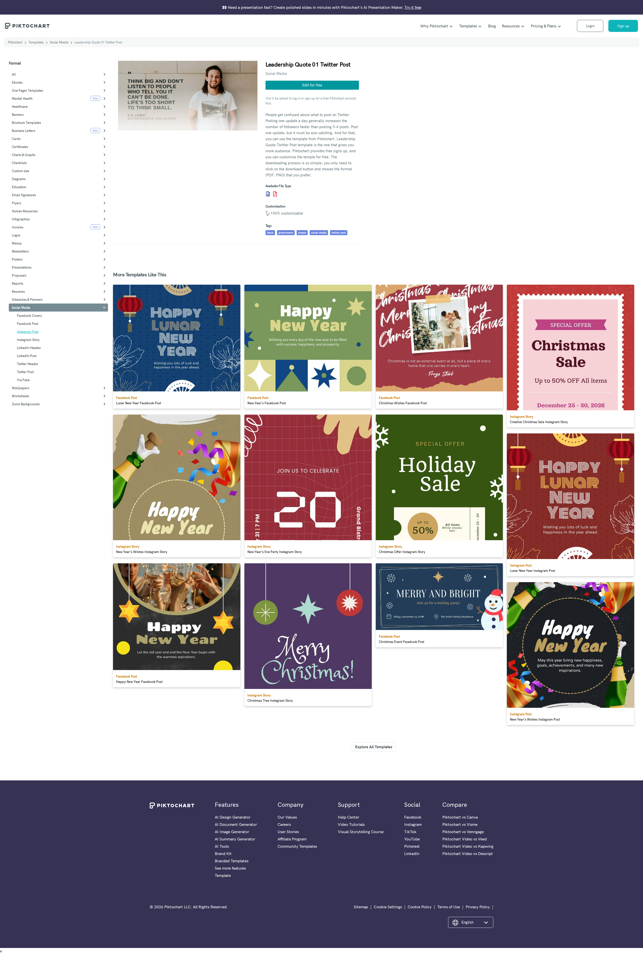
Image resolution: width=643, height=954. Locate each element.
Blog (492, 25)
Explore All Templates (373, 746)
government (286, 232)
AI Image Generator (232, 831)
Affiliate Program (292, 838)
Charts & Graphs (23, 155)
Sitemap (361, 906)
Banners (18, 115)
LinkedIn (411, 853)
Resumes (18, 291)
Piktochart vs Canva (460, 817)
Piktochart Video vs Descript (467, 853)
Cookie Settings (388, 906)
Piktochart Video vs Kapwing (467, 846)
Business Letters (23, 131)
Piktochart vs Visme (459, 824)
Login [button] (590, 26)
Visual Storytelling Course (361, 831)
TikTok (410, 831)
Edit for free (312, 85)
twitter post (339, 232)
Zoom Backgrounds (26, 404)
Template (223, 875)
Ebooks (17, 82)
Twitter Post (25, 372)
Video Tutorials (351, 824)
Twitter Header (27, 364)
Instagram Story (28, 340)
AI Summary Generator (235, 838)
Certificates (20, 147)
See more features (230, 868)
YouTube (23, 380)
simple (302, 232)
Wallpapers (20, 388)
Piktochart (15, 42)
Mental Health (22, 98)
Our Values (287, 817)
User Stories (288, 831)
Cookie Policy (420, 906)
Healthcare (20, 107)
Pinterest (412, 846)
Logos (16, 235)
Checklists (19, 163)
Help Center (348, 817)
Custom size (20, 171)
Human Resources (25, 211)
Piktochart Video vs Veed (464, 838)
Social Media (59, 42)
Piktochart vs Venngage (463, 831)
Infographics (21, 219)
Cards (16, 139)
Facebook (412, 817)
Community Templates (297, 846)
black (270, 232)
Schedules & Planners (27, 299)
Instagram (413, 824)
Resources (511, 25)
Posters (17, 259)
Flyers (16, 203)
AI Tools (222, 846)
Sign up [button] (623, 26)
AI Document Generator (236, 824)
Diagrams (19, 179)
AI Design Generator (232, 817)
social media (319, 232)
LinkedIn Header (29, 348)
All (14, 74)
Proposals (19, 275)
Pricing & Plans (543, 25)
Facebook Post (27, 324)
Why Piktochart (434, 25)
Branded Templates (231, 860)
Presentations (21, 267)
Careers (284, 824)
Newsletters (20, 251)
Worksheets (20, 396)
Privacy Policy (478, 906)
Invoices (17, 227)
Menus (17, 243)
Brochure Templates (26, 123)
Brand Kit (223, 853)
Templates (468, 25)
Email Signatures (24, 195)
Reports (17, 283)
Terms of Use (448, 906)
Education (19, 187)
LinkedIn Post (26, 356)
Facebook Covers (29, 316)
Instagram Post (27, 332)
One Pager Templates (27, 90)
